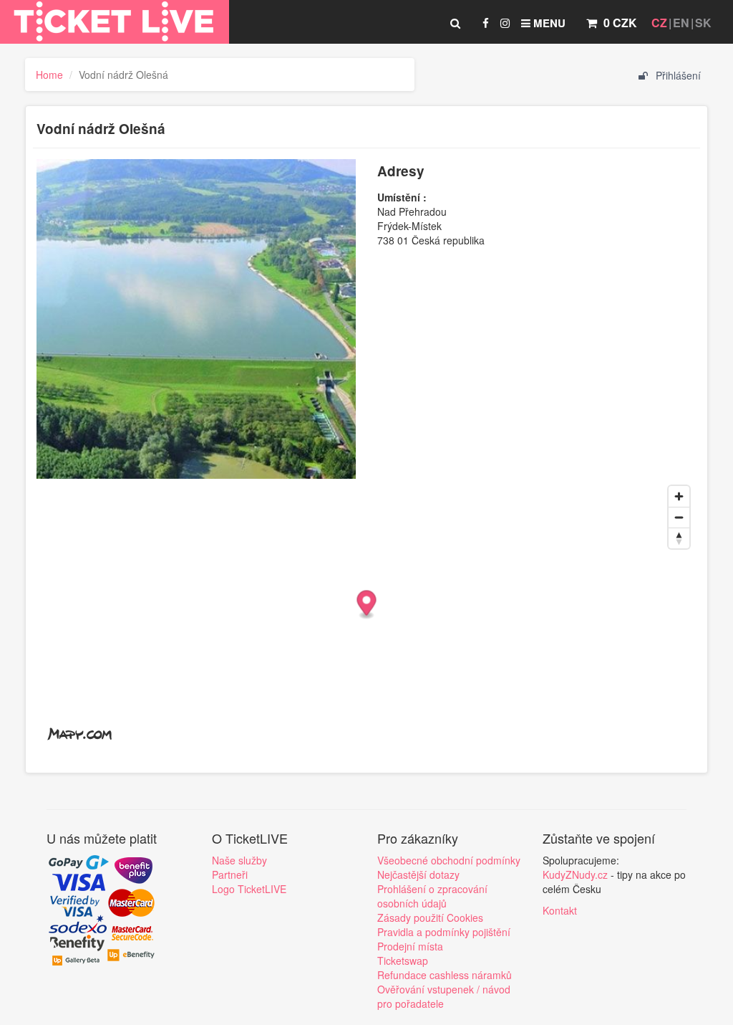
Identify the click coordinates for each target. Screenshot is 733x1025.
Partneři (230, 874)
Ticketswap (402, 960)
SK (703, 22)
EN (681, 22)
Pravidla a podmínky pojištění (443, 932)
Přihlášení (677, 75)
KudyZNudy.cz (575, 874)
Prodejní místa (410, 946)
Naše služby (239, 860)
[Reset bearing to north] (679, 538)
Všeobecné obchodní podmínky (448, 860)
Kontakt (560, 910)
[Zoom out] (679, 517)
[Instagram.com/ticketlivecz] (505, 23)
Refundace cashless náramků (444, 975)
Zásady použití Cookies (430, 917)
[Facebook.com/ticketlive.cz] (485, 23)
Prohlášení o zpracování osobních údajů (432, 896)
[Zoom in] (679, 496)
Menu (547, 23)
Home (49, 74)
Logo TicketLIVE (249, 889)
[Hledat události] (455, 23)
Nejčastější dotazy (418, 874)
